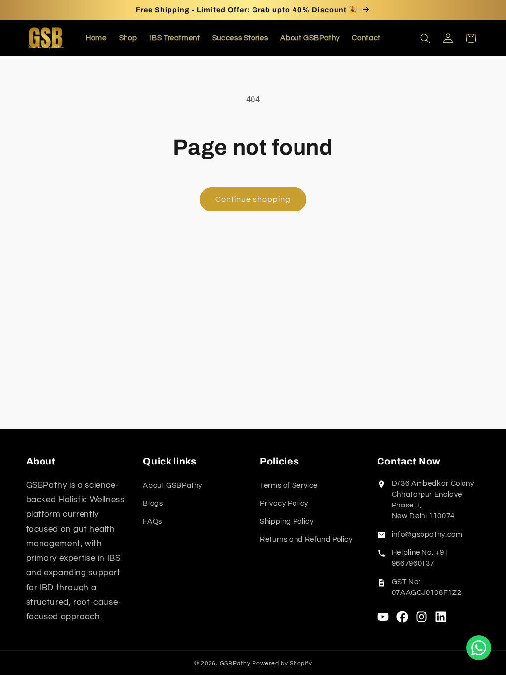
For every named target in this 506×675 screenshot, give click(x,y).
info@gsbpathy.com (427, 534)
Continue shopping (253, 199)
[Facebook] (402, 617)
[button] (425, 38)
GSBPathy (235, 663)
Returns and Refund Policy (306, 539)
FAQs (152, 521)
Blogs (153, 503)
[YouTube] (383, 617)
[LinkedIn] (441, 617)
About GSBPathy (172, 485)
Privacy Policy (284, 503)
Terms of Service (289, 485)
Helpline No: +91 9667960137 (420, 558)
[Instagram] (421, 617)
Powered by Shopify (282, 663)
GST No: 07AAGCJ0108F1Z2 (426, 587)
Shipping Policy (286, 521)
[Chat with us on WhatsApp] (478, 647)
